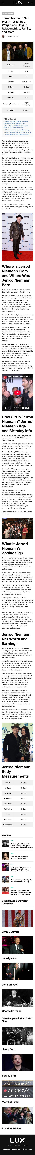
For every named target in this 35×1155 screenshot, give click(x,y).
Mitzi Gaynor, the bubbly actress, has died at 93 (19, 857)
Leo (26, 97)
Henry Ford (8, 1049)
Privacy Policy (27, 1149)
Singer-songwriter (8, 13)
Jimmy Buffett (10, 931)
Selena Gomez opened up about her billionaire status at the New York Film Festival (21, 892)
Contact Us (16, 1149)
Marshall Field (10, 1102)
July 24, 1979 (26, 82)
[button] (3, 3)
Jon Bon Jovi (9, 984)
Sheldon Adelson (12, 1128)
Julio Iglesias (9, 958)
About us (6, 1149)
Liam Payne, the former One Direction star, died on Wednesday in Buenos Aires (21, 869)
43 (26, 76)
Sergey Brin (9, 1075)
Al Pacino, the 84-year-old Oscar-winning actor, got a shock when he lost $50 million (22, 845)
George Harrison (12, 1011)
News (12, 840)
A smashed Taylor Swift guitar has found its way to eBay (21, 881)
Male (26, 71)
